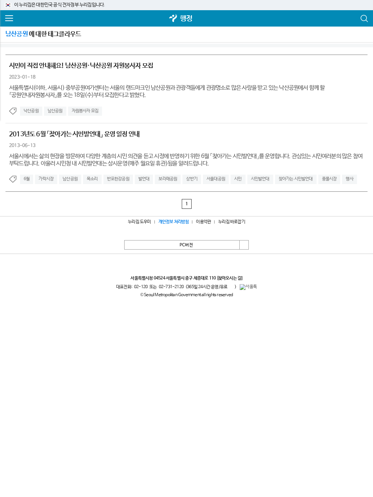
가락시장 (46, 179)
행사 (349, 179)
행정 (186, 19)
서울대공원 (216, 179)
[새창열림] (173, 19)
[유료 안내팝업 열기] (231, 287)
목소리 (92, 179)
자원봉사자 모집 (85, 111)
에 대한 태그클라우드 (43, 34)
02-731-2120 (171, 287)
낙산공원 (31, 111)
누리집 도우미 (139, 221)
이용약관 (203, 221)
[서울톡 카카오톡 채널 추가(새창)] (248, 287)
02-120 (141, 287)
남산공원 (55, 111)
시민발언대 (260, 179)
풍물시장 (329, 179)
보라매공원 (167, 179)
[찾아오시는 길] (230, 278)
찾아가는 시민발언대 (296, 179)
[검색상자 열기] (363, 18)
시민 (238, 179)
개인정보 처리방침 (173, 221)
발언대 (144, 179)
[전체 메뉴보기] (9, 18)
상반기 (191, 179)
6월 (27, 179)
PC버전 (186, 245)
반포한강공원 (118, 179)
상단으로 (244, 245)
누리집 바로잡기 (231, 221)
